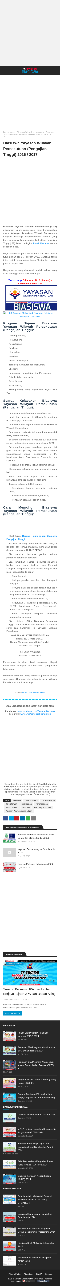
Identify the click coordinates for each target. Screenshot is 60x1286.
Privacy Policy (14, 1274)
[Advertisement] (30, 33)
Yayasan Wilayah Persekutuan (33, 693)
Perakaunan (26, 804)
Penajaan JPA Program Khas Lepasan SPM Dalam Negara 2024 (37, 1049)
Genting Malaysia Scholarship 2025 (35, 864)
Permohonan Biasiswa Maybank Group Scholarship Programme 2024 (36, 1230)
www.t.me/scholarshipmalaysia (35, 714)
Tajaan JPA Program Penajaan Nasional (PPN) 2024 (33, 1034)
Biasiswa (17, 800)
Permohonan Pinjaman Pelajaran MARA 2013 (34, 1259)
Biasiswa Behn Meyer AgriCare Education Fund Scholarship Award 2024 (35, 1147)
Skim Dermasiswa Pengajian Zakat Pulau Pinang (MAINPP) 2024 (35, 1163)
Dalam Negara (31, 800)
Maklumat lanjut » (12, 1013)
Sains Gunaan (12, 807)
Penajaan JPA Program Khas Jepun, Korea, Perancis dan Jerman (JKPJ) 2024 (36, 1065)
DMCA (39, 1274)
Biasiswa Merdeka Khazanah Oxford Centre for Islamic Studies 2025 (36, 836)
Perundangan (42, 804)
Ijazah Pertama (48, 800)
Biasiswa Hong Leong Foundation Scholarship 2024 (35, 1216)
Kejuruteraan (11, 804)
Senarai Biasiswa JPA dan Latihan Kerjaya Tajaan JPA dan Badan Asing (29, 992)
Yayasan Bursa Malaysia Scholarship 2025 (36, 851)
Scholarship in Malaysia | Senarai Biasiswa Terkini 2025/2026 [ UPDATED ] (35, 1199)
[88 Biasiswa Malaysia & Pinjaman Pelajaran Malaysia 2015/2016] (30, 316)
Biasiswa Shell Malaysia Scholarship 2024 (36, 1245)
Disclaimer (28, 1274)
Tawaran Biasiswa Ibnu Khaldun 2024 (37, 1114)
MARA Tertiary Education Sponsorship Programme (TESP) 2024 (37, 1131)
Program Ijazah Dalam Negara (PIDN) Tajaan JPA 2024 (37, 1081)
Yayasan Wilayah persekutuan (30, 132)
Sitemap (48, 1274)
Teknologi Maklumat (42, 807)
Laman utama (9, 132)
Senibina (26, 807)
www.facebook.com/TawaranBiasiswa (36, 711)
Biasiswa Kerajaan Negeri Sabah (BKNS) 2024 (34, 1177)
